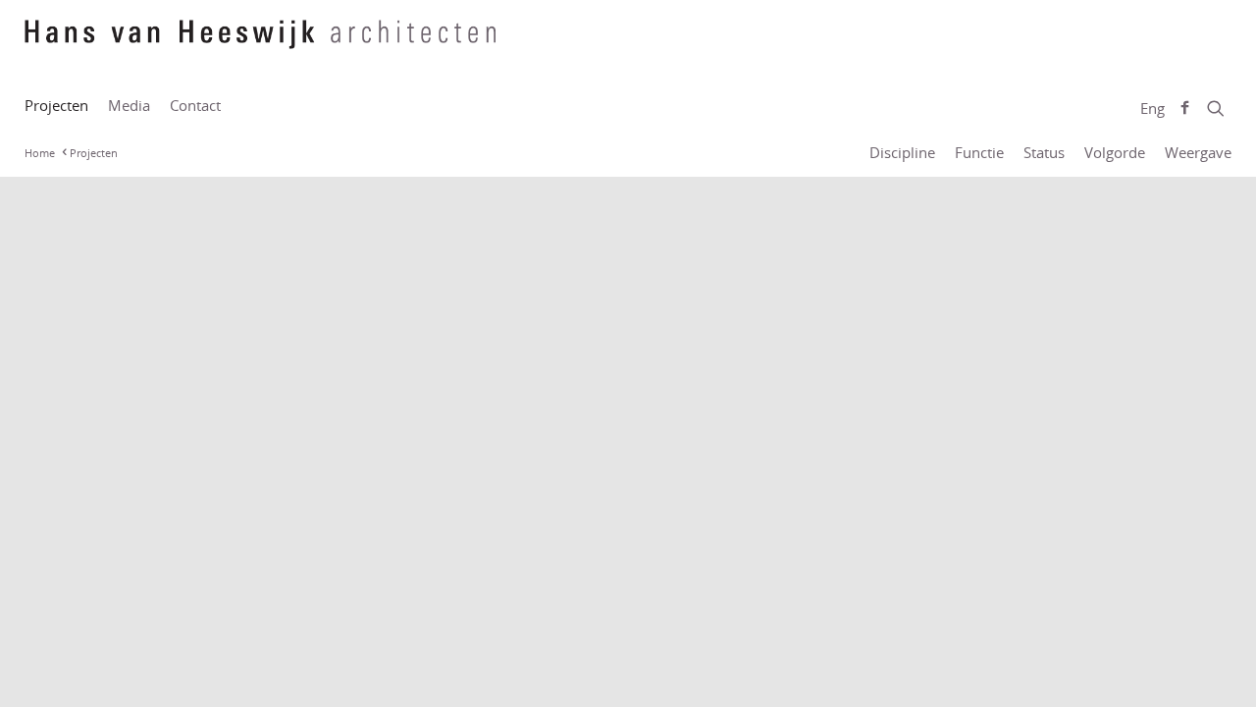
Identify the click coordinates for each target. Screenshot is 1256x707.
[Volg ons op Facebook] (1185, 108)
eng (1152, 108)
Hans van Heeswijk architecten (260, 44)
